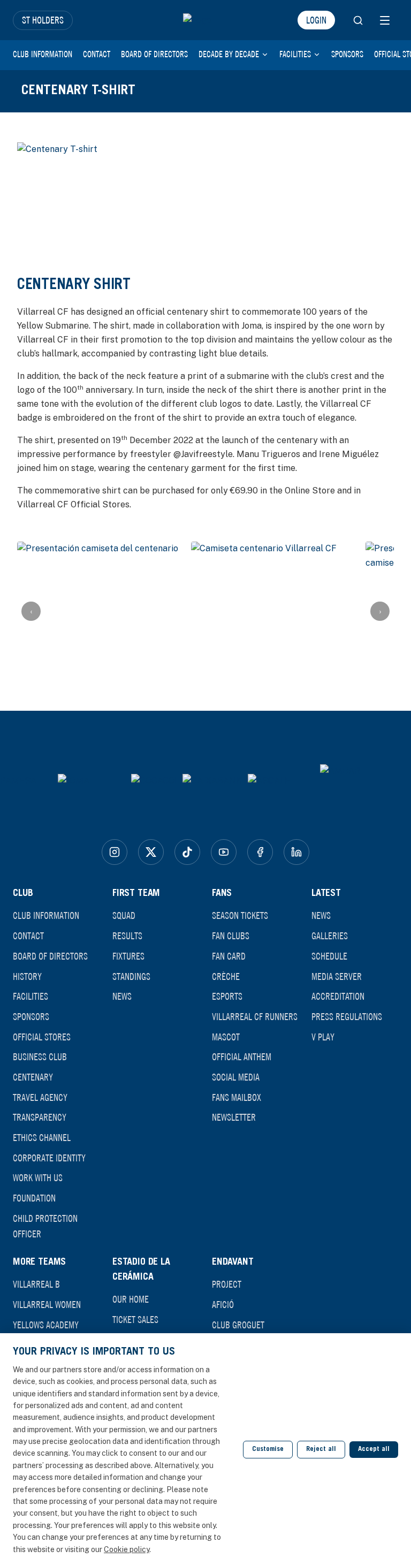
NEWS (122, 996)
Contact (96, 54)
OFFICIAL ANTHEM (241, 1056)
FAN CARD (229, 956)
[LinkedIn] (296, 852)
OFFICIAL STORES (42, 1037)
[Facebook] (260, 852)
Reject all (321, 1449)
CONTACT (28, 935)
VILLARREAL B (36, 1284)
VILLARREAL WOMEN (47, 1304)
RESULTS (127, 935)
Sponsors (347, 54)
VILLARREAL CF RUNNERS (255, 1016)
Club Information (42, 54)
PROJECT (226, 1284)
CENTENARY (33, 1077)
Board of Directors (154, 54)
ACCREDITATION (337, 996)
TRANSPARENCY (39, 1117)
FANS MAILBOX (236, 1097)
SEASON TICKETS (240, 915)
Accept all (374, 1449)
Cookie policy (126, 1549)
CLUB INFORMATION (46, 915)
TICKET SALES (135, 1319)
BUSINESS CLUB (40, 1056)
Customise (268, 1449)
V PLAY (322, 1037)
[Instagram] (114, 852)
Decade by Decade (229, 54)
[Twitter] (151, 852)
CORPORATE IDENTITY (49, 1158)
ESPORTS (227, 996)
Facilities (295, 54)
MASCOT (226, 1037)
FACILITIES (30, 996)
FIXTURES (128, 956)
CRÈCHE (226, 976)
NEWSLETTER (234, 1117)
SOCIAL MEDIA (236, 1077)
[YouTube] (223, 852)
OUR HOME (130, 1299)
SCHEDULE (329, 956)
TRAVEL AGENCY (40, 1097)
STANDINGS (131, 976)
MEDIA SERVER (336, 976)
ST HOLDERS (43, 20)
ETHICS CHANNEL (42, 1137)
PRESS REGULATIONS (346, 1016)
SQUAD (123, 915)
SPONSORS (31, 1016)
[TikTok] (187, 852)
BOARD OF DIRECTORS (50, 956)
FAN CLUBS (230, 935)
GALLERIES (329, 935)
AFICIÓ (223, 1304)
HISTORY (27, 976)
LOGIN (316, 20)
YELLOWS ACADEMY (46, 1325)
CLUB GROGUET (238, 1325)
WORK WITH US (38, 1177)
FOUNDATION (34, 1198)
